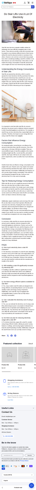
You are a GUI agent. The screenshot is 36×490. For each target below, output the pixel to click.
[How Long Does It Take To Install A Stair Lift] (2, 487)
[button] (29, 3)
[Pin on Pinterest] (15, 335)
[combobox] (18, 6)
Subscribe (30, 455)
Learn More (10, 400)
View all (30, 343)
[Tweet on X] (8, 335)
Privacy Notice (24, 460)
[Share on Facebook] (11, 335)
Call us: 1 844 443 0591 (13, 386)
